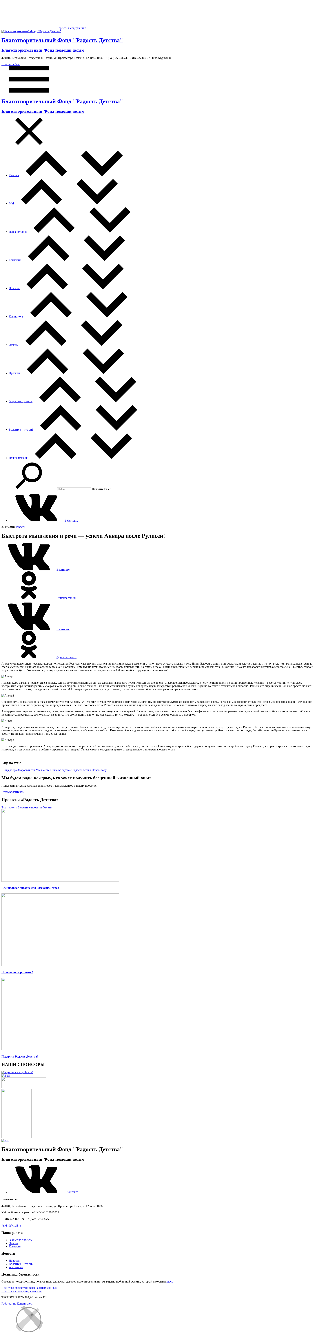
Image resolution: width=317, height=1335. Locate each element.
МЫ (11, 203)
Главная (14, 175)
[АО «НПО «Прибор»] (17, 1072)
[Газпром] (16, 1137)
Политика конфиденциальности (21, 1291)
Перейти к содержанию (71, 28)
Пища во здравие (61, 770)
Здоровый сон (26, 770)
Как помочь (16, 316)
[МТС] (5, 1140)
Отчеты (13, 344)
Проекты (14, 373)
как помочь (16, 1267)
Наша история (18, 231)
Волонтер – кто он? (21, 429)
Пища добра (9, 770)
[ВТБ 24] (5, 1075)
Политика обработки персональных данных (29, 1287)
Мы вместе (43, 770)
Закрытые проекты (20, 401)
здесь (169, 1281)
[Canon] (23, 1087)
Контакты (15, 260)
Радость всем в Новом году (89, 770)
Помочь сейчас (10, 64)
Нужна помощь (18, 457)
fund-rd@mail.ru (11, 1225)
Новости (14, 288)
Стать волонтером (12, 791)
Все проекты (9, 807)
